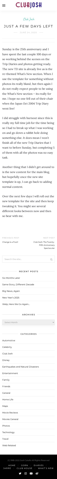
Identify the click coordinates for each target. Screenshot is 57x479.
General (6, 393)
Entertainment (10, 373)
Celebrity (7, 347)
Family (6, 379)
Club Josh (28, 19)
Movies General (10, 419)
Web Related (9, 445)
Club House (24, 468)
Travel (5, 439)
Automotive (8, 340)
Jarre (7, 468)
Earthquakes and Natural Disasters (20, 366)
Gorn (24, 465)
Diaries (39, 465)
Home (12, 465)
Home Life (7, 399)
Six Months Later (11, 278)
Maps (5, 406)
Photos (6, 425)
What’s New (46, 468)
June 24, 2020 (28, 32)
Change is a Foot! (10, 242)
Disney (6, 360)
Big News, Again (11, 291)
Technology (8, 432)
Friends (6, 386)
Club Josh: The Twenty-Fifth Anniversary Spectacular (44, 245)
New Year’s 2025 (10, 297)
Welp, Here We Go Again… (16, 304)
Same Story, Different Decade (18, 284)
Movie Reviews (10, 412)
